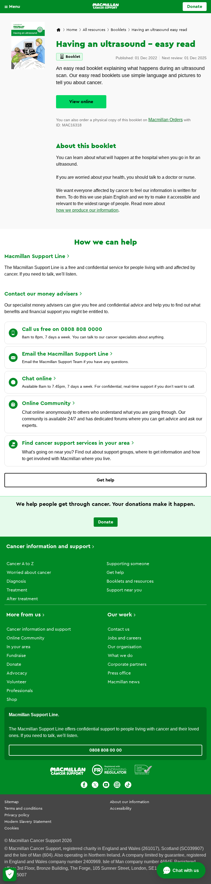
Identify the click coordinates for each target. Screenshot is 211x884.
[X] (95, 785)
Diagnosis (16, 581)
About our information (129, 802)
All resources (94, 30)
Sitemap (11, 802)
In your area (18, 647)
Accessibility (121, 809)
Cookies (11, 828)
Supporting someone (128, 564)
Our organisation (124, 647)
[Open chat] (181, 870)
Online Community (26, 638)
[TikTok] (128, 785)
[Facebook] (84, 785)
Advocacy (17, 673)
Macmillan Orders (165, 119)
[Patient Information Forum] (143, 770)
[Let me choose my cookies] (9, 874)
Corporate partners (127, 664)
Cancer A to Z (20, 564)
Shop (12, 699)
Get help (105, 480)
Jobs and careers (124, 638)
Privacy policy (16, 815)
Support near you (124, 590)
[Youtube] (106, 785)
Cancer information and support (48, 546)
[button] (13, 6)
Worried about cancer (29, 572)
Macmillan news (124, 682)
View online (81, 102)
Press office (119, 673)
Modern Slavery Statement (27, 822)
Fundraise (16, 655)
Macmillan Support (34, 256)
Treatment (17, 590)
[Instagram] (117, 785)
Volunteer (16, 682)
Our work (119, 614)
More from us (23, 614)
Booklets (118, 30)
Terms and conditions (23, 809)
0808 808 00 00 (105, 750)
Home (71, 30)
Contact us (118, 629)
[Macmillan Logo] (106, 6)
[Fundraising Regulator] (109, 770)
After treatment (22, 599)
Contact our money (41, 294)
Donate (194, 6)
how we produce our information (87, 210)
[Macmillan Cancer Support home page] (58, 30)
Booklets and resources (130, 581)
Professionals (20, 690)
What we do (120, 655)
